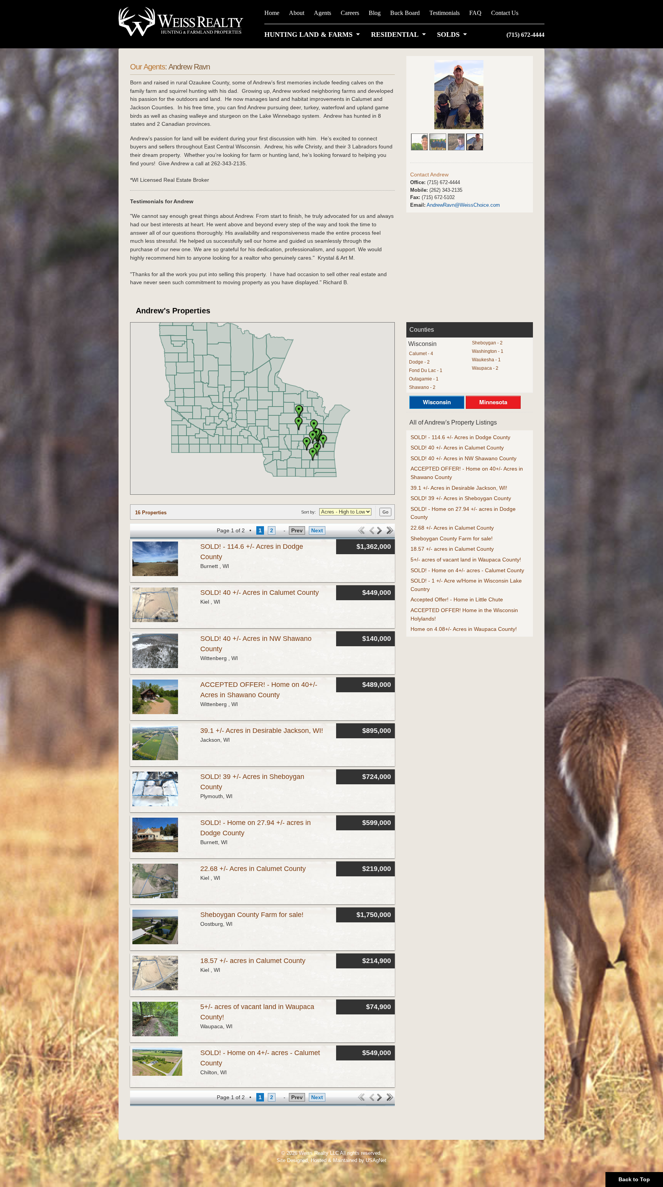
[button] (313, 35)
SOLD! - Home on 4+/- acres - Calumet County (467, 570)
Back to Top (634, 1179)
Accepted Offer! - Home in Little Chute (457, 599)
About (296, 13)
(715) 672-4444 (525, 34)
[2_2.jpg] (456, 140)
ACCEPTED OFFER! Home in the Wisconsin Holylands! (464, 614)
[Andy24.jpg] (458, 94)
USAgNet (376, 1160)
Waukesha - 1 (486, 359)
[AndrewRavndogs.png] (475, 140)
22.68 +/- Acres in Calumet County (253, 869)
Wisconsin (437, 402)
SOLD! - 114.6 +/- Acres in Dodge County (460, 437)
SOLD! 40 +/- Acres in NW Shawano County (463, 458)
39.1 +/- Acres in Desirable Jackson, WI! (261, 730)
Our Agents (147, 67)
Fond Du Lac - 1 (425, 370)
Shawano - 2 (422, 387)
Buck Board (405, 13)
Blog (375, 13)
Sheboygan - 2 (487, 343)
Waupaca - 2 (485, 368)
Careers (350, 13)
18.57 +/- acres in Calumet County (252, 961)
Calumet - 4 (421, 353)
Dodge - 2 (419, 362)
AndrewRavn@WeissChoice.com (463, 205)
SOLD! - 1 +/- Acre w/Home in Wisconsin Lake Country (466, 585)
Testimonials (444, 13)
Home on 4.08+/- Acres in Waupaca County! (464, 629)
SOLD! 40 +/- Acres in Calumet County (259, 592)
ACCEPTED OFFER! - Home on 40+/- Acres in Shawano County (467, 473)
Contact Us (504, 13)
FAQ (475, 13)
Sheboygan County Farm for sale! (251, 915)
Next (317, 530)
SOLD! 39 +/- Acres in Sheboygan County (461, 498)
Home (271, 13)
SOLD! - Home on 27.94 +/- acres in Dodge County (463, 513)
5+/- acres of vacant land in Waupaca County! (466, 559)
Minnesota (493, 402)
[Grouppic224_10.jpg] (438, 140)
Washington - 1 (487, 351)
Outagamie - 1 (424, 379)
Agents (322, 13)
